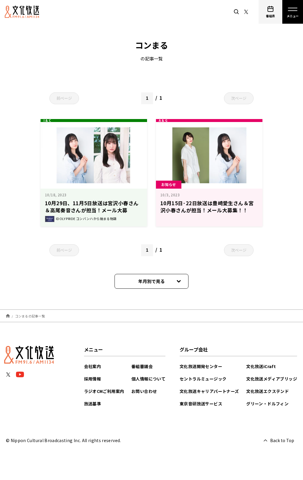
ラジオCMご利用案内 (104, 391)
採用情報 (92, 379)
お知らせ (168, 184)
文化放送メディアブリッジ (271, 379)
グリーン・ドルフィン (267, 404)
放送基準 (92, 404)
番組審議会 (142, 366)
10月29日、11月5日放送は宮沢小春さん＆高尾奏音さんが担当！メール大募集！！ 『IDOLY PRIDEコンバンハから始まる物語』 (93, 213)
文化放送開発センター (201, 366)
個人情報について (148, 379)
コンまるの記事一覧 (30, 315)
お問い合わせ (144, 391)
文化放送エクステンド (267, 391)
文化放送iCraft (261, 366)
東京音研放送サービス (201, 404)
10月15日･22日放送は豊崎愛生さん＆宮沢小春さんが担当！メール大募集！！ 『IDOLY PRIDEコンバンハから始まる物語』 (207, 213)
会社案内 (92, 366)
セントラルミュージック (203, 379)
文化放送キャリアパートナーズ (209, 391)
